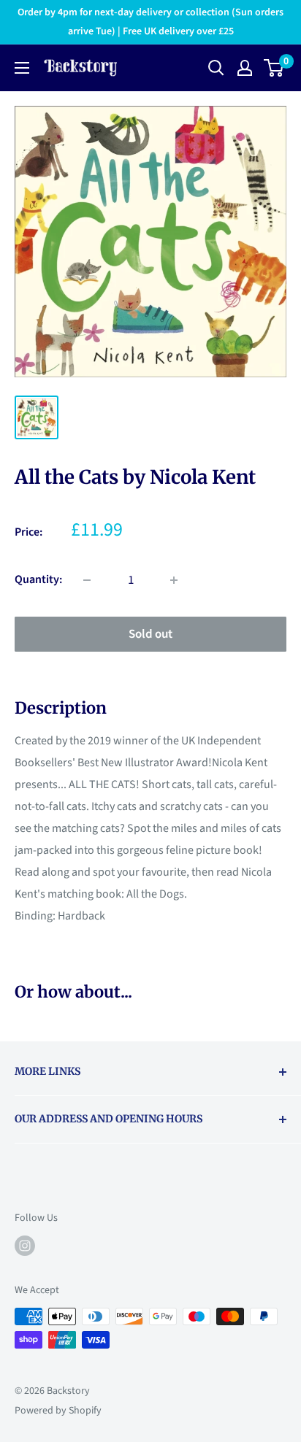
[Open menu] (22, 68)
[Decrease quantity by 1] (87, 580)
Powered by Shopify (58, 1410)
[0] (274, 68)
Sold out (150, 634)
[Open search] (216, 68)
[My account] (244, 68)
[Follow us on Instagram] (25, 1245)
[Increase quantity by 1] (174, 580)
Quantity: (38, 579)
